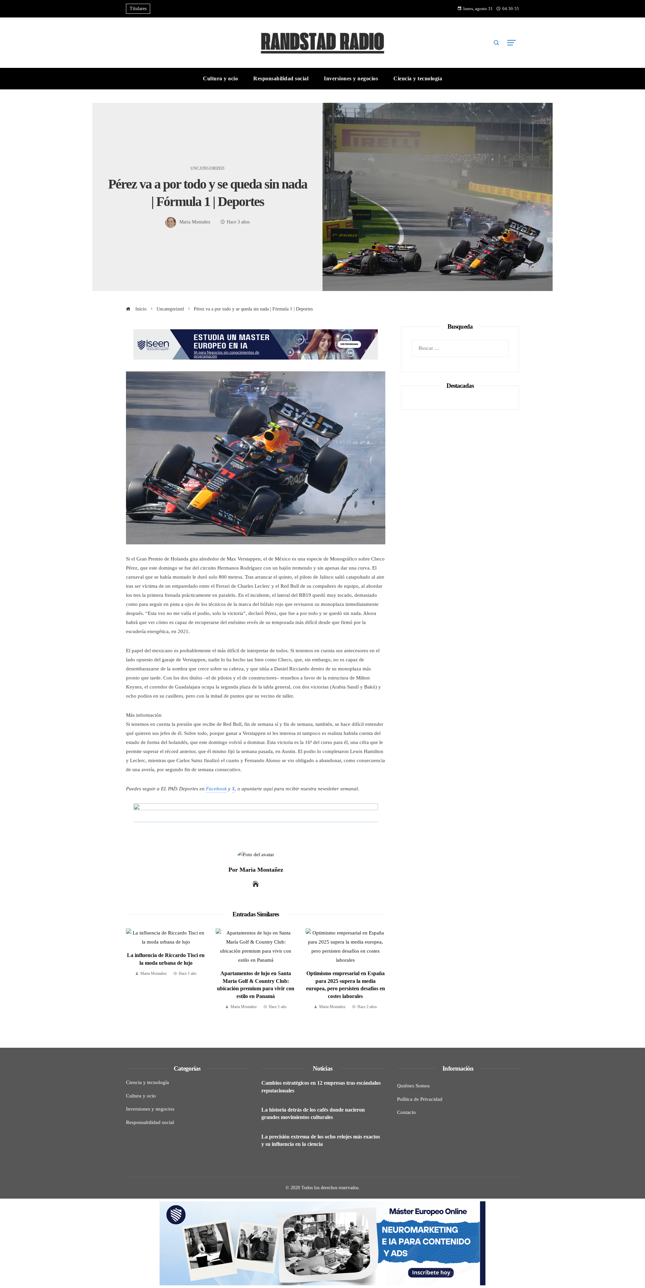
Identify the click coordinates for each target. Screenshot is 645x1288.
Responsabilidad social (150, 1122)
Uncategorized (207, 168)
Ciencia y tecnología (147, 1082)
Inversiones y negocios (150, 1109)
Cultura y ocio (141, 1095)
